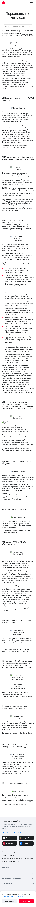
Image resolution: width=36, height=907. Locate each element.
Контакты (25, 852)
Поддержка (15, 852)
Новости (4, 855)
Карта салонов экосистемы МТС (12, 858)
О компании (6, 852)
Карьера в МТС (29, 858)
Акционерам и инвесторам (10, 862)
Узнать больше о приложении (11, 832)
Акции (12, 855)
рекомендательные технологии (12, 896)
